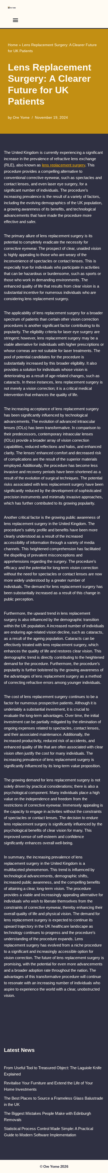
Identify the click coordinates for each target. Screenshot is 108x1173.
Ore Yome (21, 118)
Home (13, 45)
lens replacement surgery (63, 165)
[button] (15, 19)
